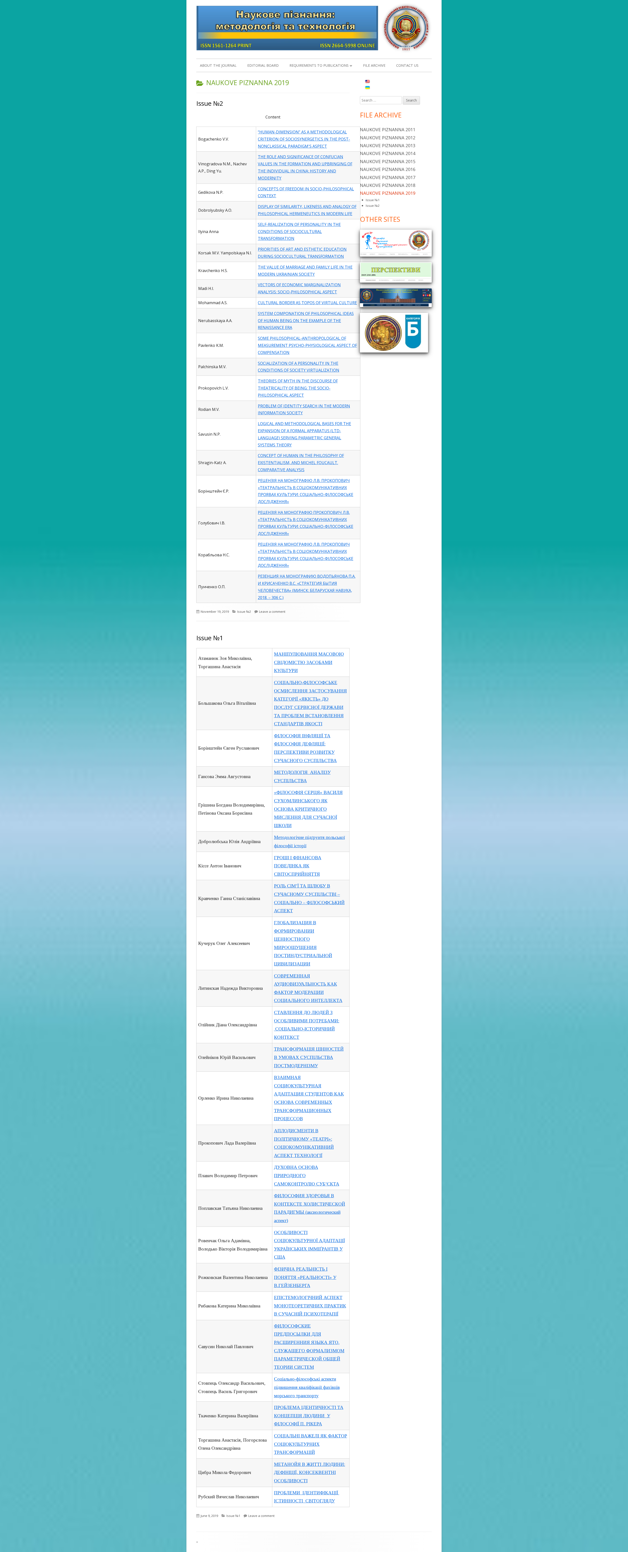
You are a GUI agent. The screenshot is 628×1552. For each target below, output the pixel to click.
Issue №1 (209, 637)
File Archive (374, 65)
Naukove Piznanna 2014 (387, 153)
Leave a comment (272, 611)
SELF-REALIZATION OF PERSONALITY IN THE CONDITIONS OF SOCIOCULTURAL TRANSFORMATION (299, 231)
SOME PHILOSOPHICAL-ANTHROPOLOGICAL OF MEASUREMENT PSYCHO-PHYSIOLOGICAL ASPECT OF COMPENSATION (307, 345)
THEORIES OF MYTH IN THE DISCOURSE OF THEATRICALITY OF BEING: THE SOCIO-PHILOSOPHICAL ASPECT (298, 388)
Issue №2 (209, 103)
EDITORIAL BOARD (263, 65)
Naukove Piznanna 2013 (387, 145)
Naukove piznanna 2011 (387, 129)
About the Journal (218, 65)
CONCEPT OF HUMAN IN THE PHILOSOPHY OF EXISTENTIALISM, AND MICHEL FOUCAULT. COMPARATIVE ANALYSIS (301, 462)
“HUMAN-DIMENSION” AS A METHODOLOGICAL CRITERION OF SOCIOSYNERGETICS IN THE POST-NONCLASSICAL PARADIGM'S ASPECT (304, 139)
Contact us (407, 65)
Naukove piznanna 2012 (387, 138)
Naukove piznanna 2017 (387, 177)
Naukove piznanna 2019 (387, 193)
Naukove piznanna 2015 (387, 161)
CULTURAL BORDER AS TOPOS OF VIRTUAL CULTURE (307, 302)
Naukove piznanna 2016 (387, 169)
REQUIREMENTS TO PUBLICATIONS (319, 65)
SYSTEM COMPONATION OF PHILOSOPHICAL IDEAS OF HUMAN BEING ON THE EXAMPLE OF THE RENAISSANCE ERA (306, 320)
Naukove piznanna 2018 (387, 185)
